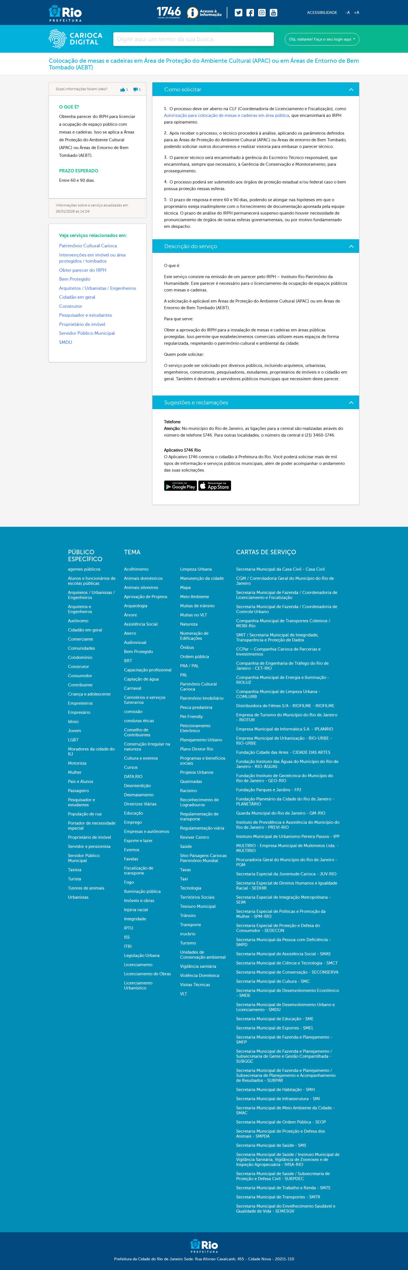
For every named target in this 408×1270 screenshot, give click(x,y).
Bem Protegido (74, 279)
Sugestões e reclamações (196, 402)
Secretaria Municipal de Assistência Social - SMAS (283, 954)
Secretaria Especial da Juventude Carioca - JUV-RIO (286, 874)
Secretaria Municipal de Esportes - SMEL (275, 1028)
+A (356, 12)
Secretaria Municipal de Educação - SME (275, 1019)
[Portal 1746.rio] (172, 13)
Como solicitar (182, 89)
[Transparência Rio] (207, 12)
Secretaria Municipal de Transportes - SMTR (278, 1197)
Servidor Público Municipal (87, 333)
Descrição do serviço (190, 246)
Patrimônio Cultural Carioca (88, 245)
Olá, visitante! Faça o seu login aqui (320, 39)
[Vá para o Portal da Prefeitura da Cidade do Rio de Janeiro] (59, 13)
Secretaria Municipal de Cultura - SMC (273, 981)
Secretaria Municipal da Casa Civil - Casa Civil (280, 569)
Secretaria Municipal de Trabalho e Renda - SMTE (283, 1188)
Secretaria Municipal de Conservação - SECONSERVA (287, 972)
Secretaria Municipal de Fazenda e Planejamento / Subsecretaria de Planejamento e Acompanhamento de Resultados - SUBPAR (286, 1075)
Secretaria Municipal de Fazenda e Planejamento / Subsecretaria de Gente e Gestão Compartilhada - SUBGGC (284, 1056)
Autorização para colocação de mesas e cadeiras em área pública (226, 115)
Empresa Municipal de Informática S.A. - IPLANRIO (284, 729)
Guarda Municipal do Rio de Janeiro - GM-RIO (280, 813)
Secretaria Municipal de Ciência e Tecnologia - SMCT (287, 963)
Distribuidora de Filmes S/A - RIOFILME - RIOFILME (285, 706)
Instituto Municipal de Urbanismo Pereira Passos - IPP (287, 836)
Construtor (70, 306)
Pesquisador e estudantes (85, 315)
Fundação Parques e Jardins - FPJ (268, 790)
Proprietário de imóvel (82, 324)
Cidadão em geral (77, 297)
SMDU (65, 342)
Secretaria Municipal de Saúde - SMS (271, 1145)
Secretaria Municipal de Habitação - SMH (275, 1089)
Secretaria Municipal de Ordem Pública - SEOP (281, 1122)
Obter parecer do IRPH (82, 270)
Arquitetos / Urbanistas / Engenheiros (97, 288)
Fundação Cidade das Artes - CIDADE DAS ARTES (283, 752)
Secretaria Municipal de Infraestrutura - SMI (278, 1099)
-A (347, 12)
